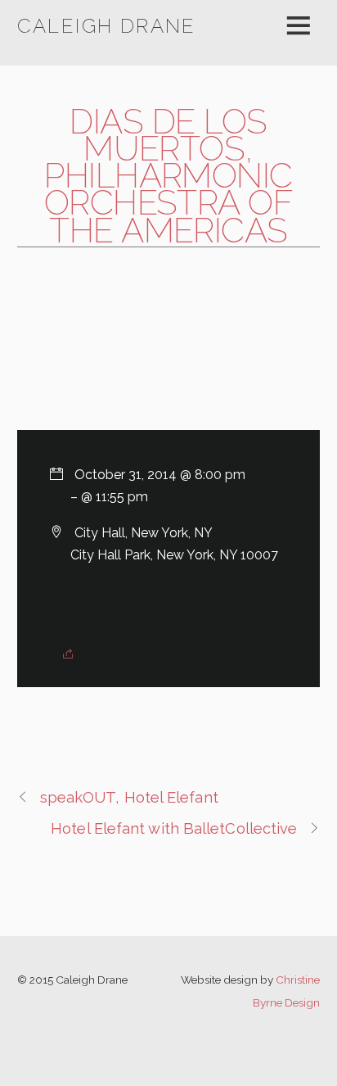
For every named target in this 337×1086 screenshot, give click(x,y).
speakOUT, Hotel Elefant (129, 797)
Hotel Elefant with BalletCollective (174, 828)
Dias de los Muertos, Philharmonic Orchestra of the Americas (169, 176)
